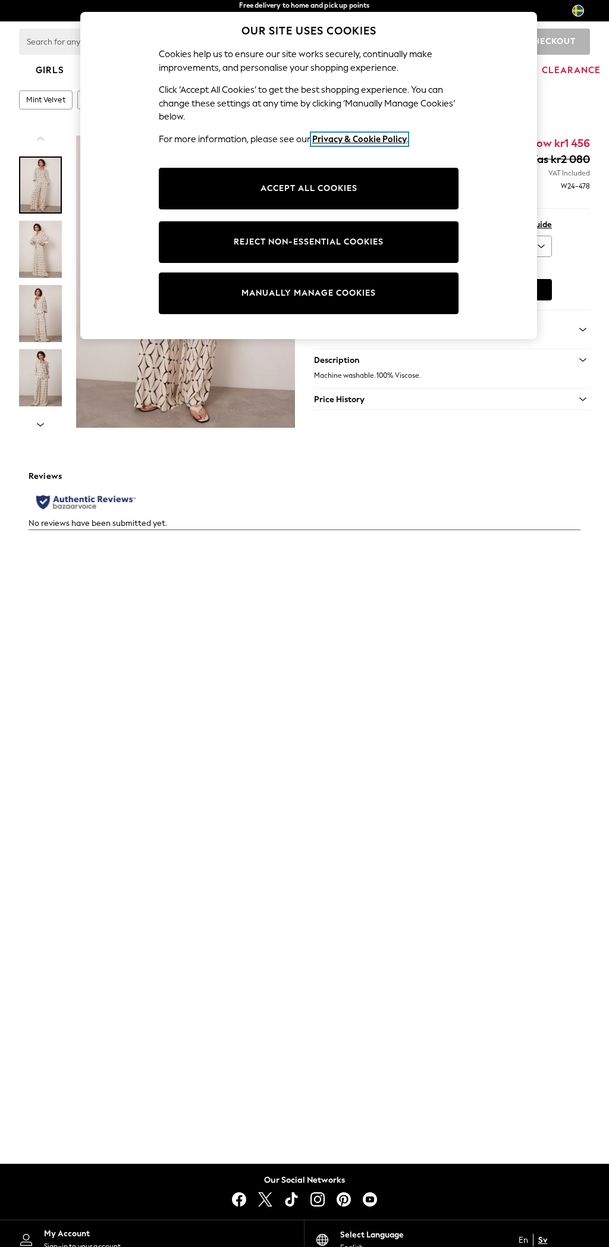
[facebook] (239, 1199)
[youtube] (370, 1199)
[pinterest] (344, 1199)
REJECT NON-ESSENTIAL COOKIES (309, 242)
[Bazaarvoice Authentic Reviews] (85, 502)
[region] (308, 175)
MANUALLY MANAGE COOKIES (308, 293)
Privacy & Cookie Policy (359, 139)
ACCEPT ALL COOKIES (308, 188)
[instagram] (317, 1199)
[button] (452, 360)
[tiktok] (291, 1199)
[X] (265, 1199)
